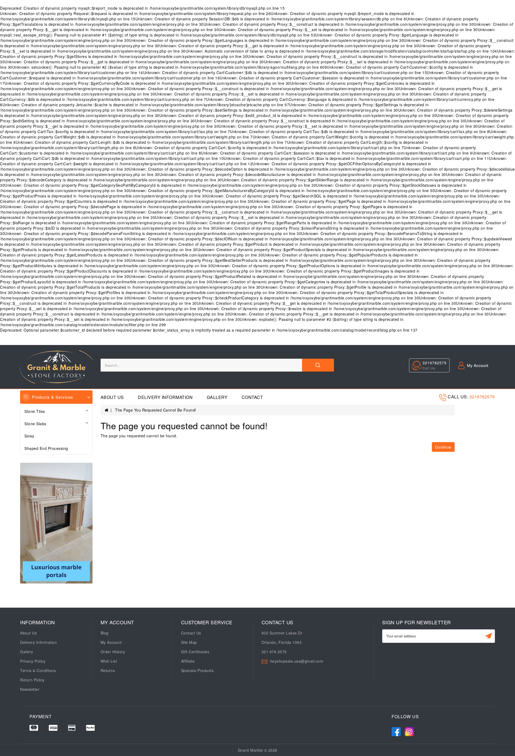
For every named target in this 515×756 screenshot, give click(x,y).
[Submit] (488, 636)
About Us (112, 397)
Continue (443, 447)
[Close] (318, 365)
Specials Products (197, 670)
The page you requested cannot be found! (155, 410)
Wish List (109, 661)
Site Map (189, 642)
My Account (111, 642)
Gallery (217, 397)
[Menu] (26, 397)
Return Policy (32, 679)
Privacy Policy (32, 661)
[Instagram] (409, 730)
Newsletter (29, 689)
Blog (105, 633)
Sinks (29, 436)
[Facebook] (396, 730)
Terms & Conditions (38, 670)
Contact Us (191, 633)
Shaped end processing (46, 448)
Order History (113, 651)
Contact (252, 397)
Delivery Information (165, 397)
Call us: (458, 397)
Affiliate (188, 661)
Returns (108, 670)
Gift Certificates (195, 651)
